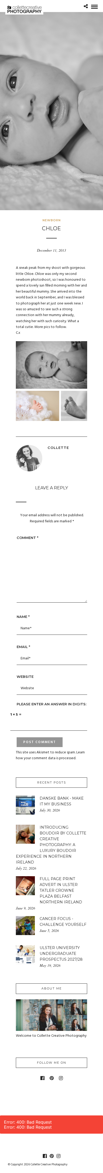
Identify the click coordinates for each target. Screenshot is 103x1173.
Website (25, 676)
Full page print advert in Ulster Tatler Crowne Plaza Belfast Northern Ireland (61, 890)
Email (23, 647)
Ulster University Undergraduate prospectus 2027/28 (61, 953)
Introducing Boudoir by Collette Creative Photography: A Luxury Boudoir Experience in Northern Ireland (51, 845)
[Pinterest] (52, 1078)
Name (23, 616)
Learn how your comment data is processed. (50, 755)
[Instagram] (61, 1078)
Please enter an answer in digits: (51, 704)
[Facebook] (42, 1078)
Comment (27, 538)
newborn (52, 220)
